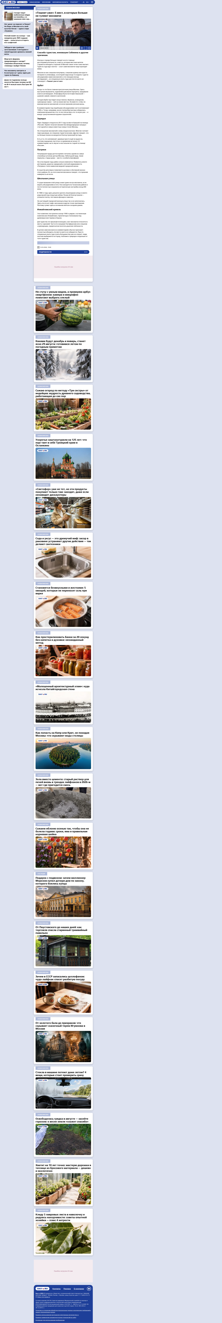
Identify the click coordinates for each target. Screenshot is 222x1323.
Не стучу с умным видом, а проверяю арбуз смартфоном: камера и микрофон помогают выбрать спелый (63, 315)
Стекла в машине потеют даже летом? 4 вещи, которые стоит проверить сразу (63, 1093)
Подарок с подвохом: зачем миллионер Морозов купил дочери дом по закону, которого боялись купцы (63, 901)
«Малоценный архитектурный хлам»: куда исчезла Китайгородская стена (63, 707)
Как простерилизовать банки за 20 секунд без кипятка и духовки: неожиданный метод (63, 660)
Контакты (56, 1289)
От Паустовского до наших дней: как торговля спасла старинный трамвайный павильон (63, 950)
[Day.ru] (8, 2)
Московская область (60, 2)
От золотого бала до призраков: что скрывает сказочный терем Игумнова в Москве (63, 1046)
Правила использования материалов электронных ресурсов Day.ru (57, 1315)
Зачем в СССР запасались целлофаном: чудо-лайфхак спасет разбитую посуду (63, 997)
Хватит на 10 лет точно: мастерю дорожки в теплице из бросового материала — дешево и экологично (63, 1188)
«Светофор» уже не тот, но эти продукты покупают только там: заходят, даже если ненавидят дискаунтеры (63, 512)
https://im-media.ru (43, 1297)
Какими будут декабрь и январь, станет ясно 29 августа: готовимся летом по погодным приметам (63, 364)
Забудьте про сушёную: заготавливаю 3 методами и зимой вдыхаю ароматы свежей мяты (18, 50)
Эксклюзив (46, 2)
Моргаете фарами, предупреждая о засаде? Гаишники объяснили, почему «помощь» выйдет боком (17, 62)
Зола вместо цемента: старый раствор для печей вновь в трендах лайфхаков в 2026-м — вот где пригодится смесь (63, 802)
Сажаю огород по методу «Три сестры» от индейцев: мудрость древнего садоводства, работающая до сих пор (63, 414)
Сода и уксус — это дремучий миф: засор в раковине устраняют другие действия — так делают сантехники (63, 562)
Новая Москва (13, 8)
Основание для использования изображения (50, 1320)
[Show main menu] (92, 2)
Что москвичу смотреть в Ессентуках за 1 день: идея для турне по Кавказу (17, 73)
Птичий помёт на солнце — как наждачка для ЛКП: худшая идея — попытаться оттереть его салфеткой (17, 39)
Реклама (67, 1289)
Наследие (41, 873)
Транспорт (74, 2)
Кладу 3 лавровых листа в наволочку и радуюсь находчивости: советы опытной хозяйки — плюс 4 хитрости (63, 1238)
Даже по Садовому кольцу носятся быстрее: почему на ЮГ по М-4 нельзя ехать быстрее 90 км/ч (18, 83)
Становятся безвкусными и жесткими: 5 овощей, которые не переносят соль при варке (63, 611)
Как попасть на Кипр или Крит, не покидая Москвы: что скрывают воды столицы (63, 753)
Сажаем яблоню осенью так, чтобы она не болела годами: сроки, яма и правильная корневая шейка (63, 852)
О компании (79, 1289)
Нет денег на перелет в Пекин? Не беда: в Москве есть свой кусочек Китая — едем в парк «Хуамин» (17, 27)
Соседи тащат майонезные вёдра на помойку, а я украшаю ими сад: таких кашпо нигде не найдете (18, 16)
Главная (42, 1288)
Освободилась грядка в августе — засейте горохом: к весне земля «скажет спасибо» (63, 1139)
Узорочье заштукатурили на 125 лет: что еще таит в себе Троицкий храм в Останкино (63, 463)
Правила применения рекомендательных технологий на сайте (56, 1317)
